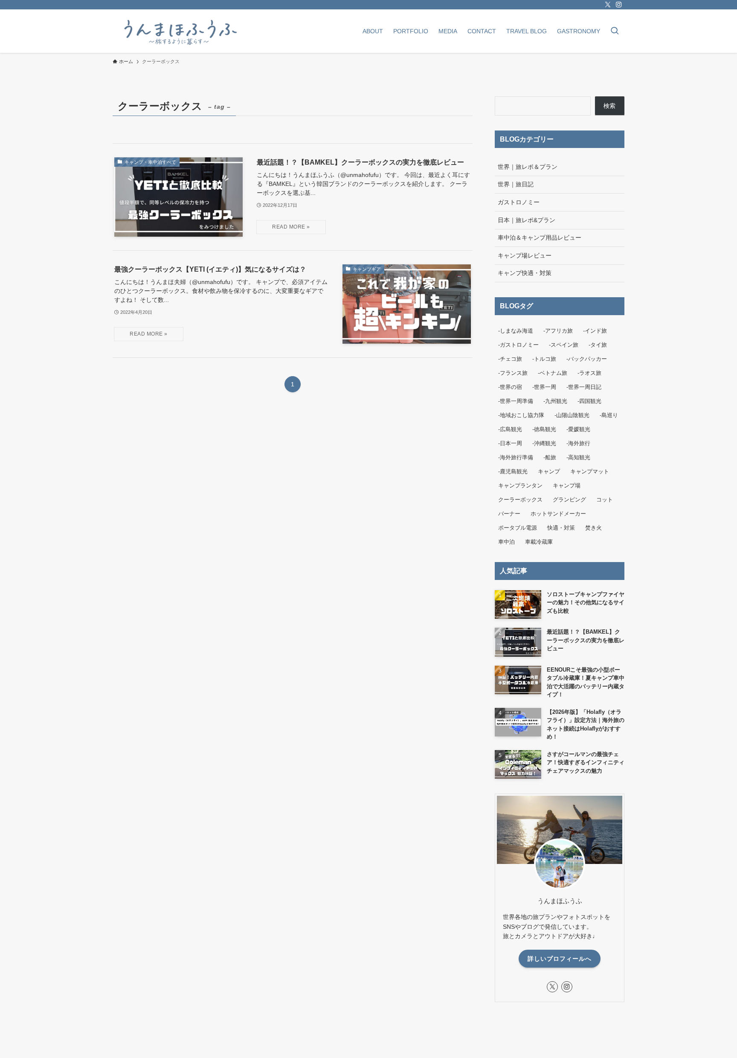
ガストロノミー (519, 202)
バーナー (509, 513)
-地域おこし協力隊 (521, 415)
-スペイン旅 (563, 345)
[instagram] (618, 4)
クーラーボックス (520, 499)
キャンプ (549, 471)
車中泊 (506, 542)
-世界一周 (544, 387)
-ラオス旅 (589, 373)
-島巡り (609, 415)
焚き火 (593, 528)
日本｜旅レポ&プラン (526, 220)
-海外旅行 (578, 443)
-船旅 (549, 457)
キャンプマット (589, 471)
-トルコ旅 (544, 359)
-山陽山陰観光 (571, 415)
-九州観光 (555, 401)
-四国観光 (589, 401)
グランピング (569, 499)
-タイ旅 (598, 345)
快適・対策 (561, 528)
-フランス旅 (513, 373)
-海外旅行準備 (515, 457)
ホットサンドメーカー (558, 513)
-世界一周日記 (583, 387)
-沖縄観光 (544, 443)
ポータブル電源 (517, 528)
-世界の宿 (510, 387)
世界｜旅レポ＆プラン (527, 166)
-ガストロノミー (518, 345)
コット (604, 499)
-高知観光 (578, 457)
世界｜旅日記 (516, 184)
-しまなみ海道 (515, 331)
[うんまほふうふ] (179, 31)
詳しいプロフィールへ (560, 958)
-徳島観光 (544, 429)
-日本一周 (510, 443)
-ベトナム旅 (552, 373)
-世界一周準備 (515, 401)
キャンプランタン (520, 485)
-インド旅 (595, 331)
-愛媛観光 (578, 429)
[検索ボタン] (614, 31)
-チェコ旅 (510, 359)
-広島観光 (510, 429)
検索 (609, 105)
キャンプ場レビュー (524, 255)
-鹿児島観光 (513, 471)
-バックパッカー (586, 359)
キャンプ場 (566, 485)
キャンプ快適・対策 (524, 273)
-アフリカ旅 (558, 331)
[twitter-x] (607, 4)
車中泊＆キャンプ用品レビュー (539, 237)
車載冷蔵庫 (539, 542)
